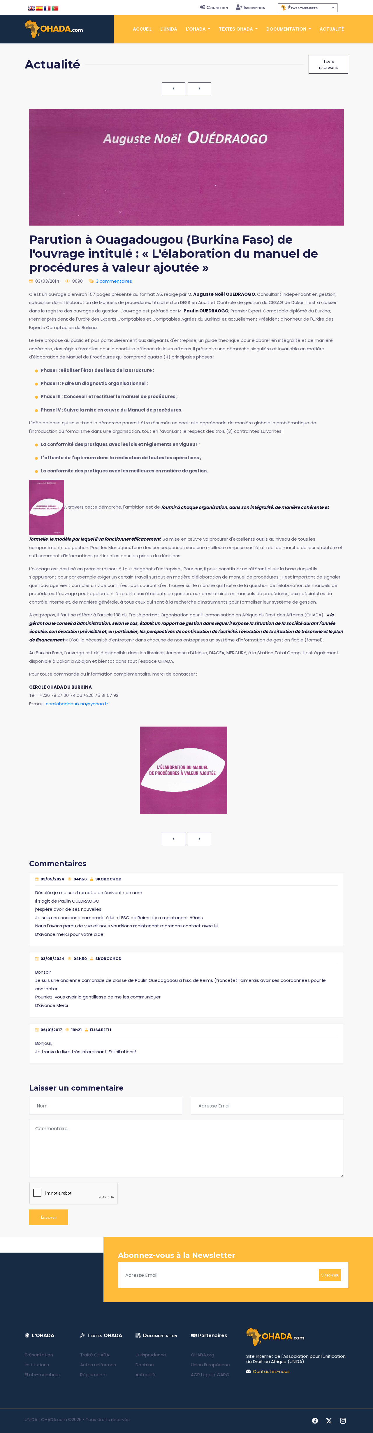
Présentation (39, 1355)
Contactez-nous (271, 1371)
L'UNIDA (168, 29)
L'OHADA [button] (196, 29)
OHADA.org (202, 1355)
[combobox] (307, 7)
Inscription (254, 7)
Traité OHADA (94, 1355)
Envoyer (49, 1217)
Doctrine (145, 1365)
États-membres (42, 1375)
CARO (223, 1375)
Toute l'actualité (328, 64)
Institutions (37, 1365)
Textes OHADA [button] (236, 29)
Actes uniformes (98, 1365)
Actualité (332, 29)
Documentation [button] (286, 29)
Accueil (142, 29)
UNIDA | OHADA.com (46, 1419)
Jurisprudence (151, 1355)
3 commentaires (114, 281)
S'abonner (330, 1275)
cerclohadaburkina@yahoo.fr (77, 704)
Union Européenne (210, 1365)
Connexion (217, 7)
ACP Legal (201, 1375)
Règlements (93, 1375)
